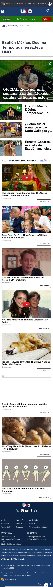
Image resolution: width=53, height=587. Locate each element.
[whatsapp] (35, 511)
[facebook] (31, 511)
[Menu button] (4, 11)
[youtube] (27, 511)
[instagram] (22, 511)
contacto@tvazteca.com (35, 537)
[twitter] (18, 511)
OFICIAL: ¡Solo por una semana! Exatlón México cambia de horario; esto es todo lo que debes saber (25, 93)
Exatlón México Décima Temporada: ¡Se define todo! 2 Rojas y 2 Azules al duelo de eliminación (37, 109)
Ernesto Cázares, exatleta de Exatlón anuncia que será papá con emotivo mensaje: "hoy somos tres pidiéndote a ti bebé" (38, 145)
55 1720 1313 (31, 539)
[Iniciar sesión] (50, 4)
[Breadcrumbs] (5, 26)
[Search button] (48, 11)
